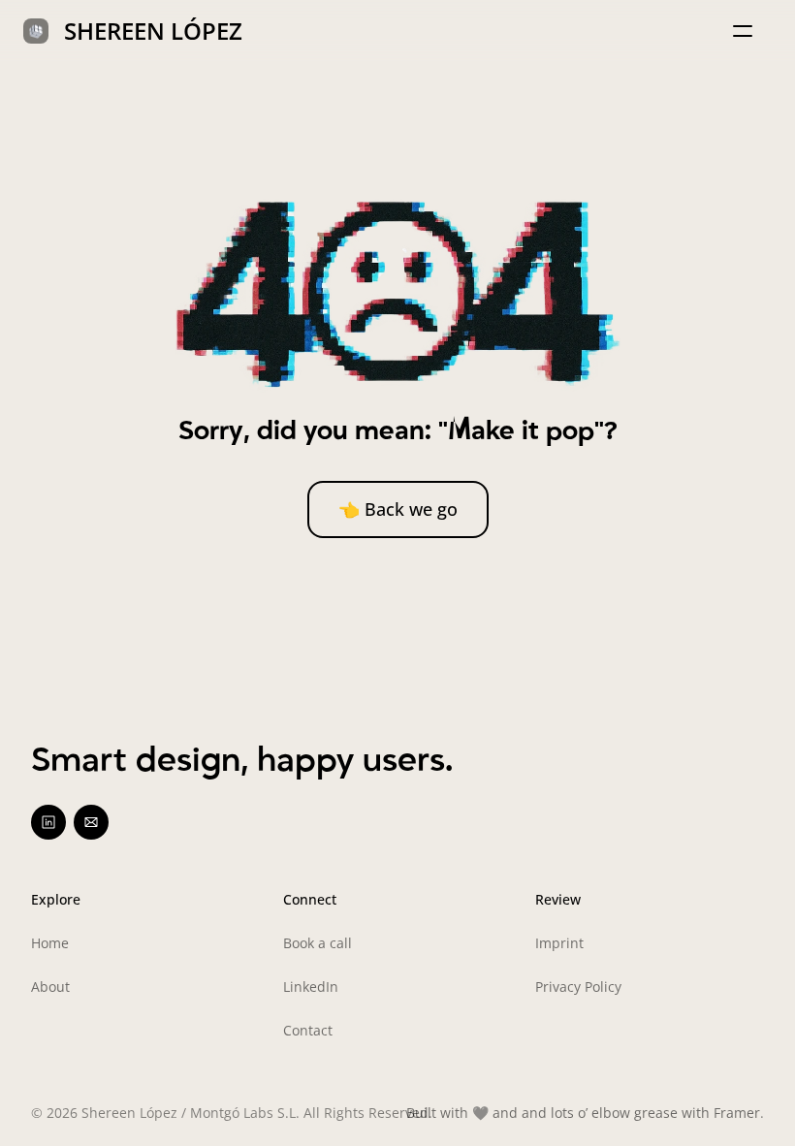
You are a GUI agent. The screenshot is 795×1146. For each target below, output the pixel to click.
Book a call (317, 943)
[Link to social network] (48, 822)
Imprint (559, 943)
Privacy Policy (578, 986)
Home (50, 943)
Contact (308, 1030)
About (50, 986)
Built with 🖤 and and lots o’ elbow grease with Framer (583, 1112)
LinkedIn (310, 986)
